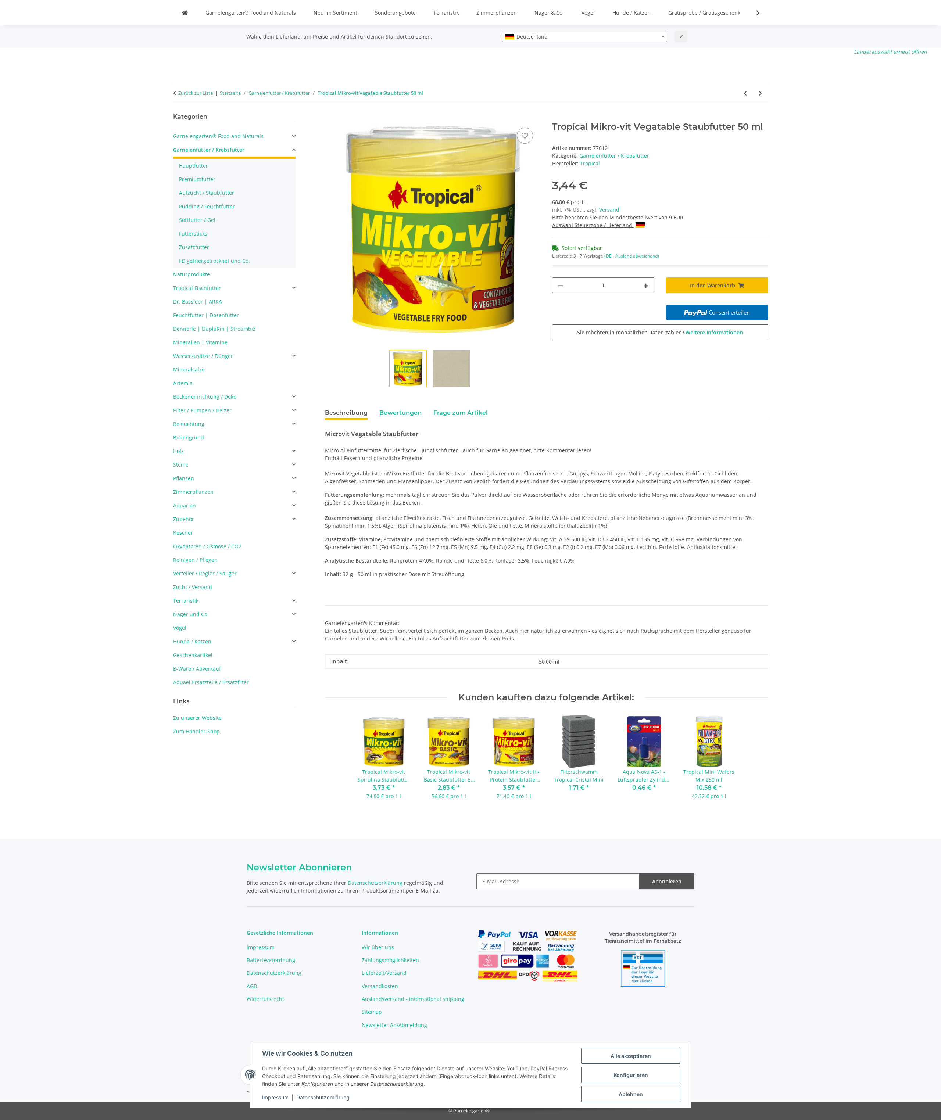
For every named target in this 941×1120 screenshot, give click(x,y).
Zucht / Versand (192, 587)
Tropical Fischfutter (197, 287)
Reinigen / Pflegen (195, 559)
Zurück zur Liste (195, 93)
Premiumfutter (197, 179)
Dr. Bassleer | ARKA (197, 301)
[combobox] (584, 37)
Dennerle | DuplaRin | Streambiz (214, 328)
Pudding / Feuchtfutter (207, 206)
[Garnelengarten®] (185, 12)
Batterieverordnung (271, 959)
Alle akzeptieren (631, 1056)
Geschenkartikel (192, 654)
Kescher (183, 532)
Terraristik (446, 12)
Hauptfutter (193, 165)
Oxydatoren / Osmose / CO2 (207, 546)
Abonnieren (666, 881)
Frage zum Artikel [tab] (460, 412)
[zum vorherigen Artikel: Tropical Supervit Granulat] (745, 93)
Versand (609, 209)
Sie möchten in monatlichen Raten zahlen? (660, 332)
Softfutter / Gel (197, 219)
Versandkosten (380, 986)
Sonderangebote (395, 12)
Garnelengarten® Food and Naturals (250, 12)
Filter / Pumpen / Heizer (202, 410)
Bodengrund (188, 437)
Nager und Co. (191, 614)
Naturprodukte (191, 274)
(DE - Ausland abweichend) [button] (631, 256)
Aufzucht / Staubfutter (206, 192)
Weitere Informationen (714, 332)
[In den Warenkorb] (331, 118)
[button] (753, 12)
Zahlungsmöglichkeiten (390, 959)
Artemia (183, 383)
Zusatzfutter (194, 247)
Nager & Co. (549, 12)
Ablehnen (631, 1094)
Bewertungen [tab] (400, 412)
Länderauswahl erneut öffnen (890, 51)
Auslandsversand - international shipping (413, 998)
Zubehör (183, 519)
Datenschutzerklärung (323, 1097)
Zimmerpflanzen (496, 12)
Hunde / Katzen (631, 12)
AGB (252, 986)
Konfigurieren (630, 1075)
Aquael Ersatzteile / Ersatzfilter (211, 682)
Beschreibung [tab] (346, 412)
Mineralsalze (189, 369)
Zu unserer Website (197, 717)
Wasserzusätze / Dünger (203, 355)
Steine (181, 464)
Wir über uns (378, 947)
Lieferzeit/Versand (384, 972)
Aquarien (184, 505)
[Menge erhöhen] (646, 285)
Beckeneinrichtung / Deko (204, 396)
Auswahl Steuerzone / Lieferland (593, 225)
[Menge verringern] (560, 285)
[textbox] (584, 37)
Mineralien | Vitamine (200, 342)
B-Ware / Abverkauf (197, 668)
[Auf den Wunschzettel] (525, 136)
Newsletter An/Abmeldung (394, 1025)
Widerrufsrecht (265, 998)
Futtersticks (193, 233)
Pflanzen (183, 478)
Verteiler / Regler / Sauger (205, 573)
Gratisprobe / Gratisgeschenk (704, 12)
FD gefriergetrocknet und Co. (214, 260)
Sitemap (372, 1011)
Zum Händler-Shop (196, 731)
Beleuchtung (188, 423)
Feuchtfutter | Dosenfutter (206, 315)
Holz (178, 451)
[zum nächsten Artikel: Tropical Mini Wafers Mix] (760, 93)
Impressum (275, 1097)
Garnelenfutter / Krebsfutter (614, 155)
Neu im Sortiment (335, 12)
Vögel (588, 12)
